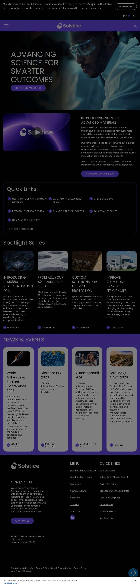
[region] (70, 581)
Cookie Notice (10, 583)
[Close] (136, 581)
